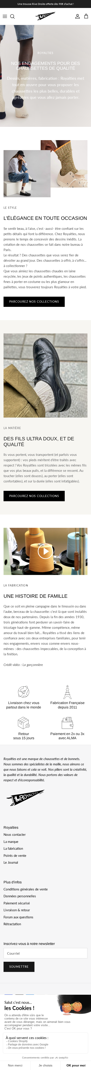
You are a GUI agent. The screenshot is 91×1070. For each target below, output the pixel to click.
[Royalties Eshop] (45, 16)
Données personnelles (20, 896)
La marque (11, 842)
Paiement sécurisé (17, 903)
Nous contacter (15, 834)
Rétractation (12, 924)
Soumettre (19, 966)
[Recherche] (14, 16)
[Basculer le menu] (5, 16)
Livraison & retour (17, 910)
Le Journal (11, 862)
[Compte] (76, 16)
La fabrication (13, 848)
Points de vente (15, 855)
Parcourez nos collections (34, 301)
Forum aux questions (18, 917)
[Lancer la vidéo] (45, 551)
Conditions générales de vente (26, 889)
